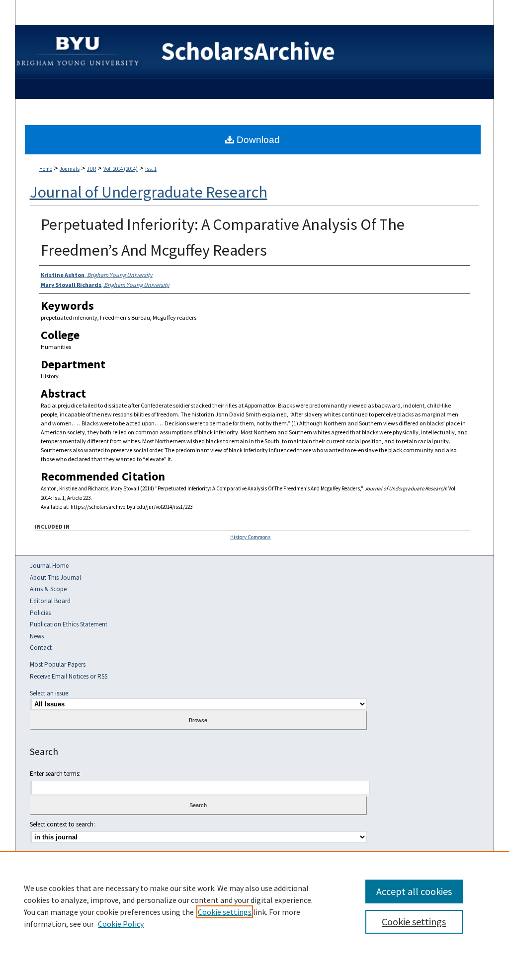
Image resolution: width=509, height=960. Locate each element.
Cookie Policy (121, 924)
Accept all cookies (414, 891)
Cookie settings (225, 912)
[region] (254, 905)
